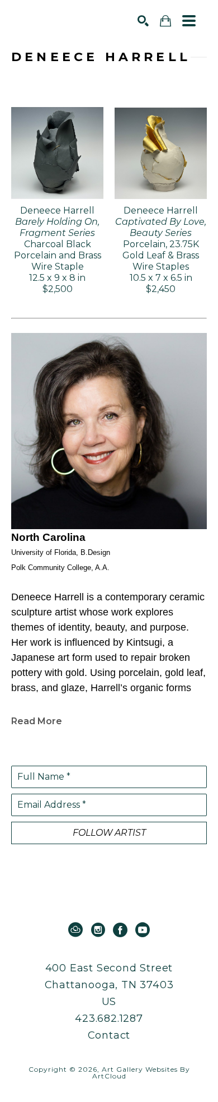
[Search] (143, 20)
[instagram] (98, 930)
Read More (36, 721)
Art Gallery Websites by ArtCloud (141, 1072)
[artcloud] (75, 930)
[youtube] (142, 930)
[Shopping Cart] (165, 21)
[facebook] (120, 930)
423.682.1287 (109, 1018)
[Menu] (189, 20)
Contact (109, 1035)
